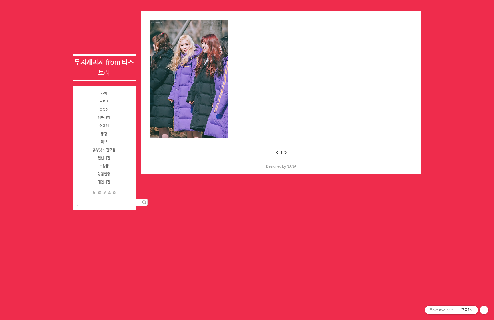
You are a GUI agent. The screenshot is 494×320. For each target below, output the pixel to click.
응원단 (104, 110)
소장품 (104, 166)
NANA (291, 167)
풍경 (104, 134)
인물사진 (104, 118)
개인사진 (104, 182)
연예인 (104, 126)
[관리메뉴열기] (484, 310)
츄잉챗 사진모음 (104, 150)
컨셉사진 (104, 158)
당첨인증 (104, 174)
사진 (104, 94)
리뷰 (104, 142)
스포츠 (104, 102)
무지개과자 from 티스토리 (104, 68)
